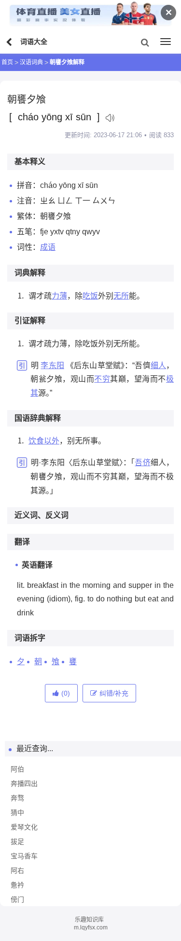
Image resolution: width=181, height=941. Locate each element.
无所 (121, 296)
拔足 (17, 841)
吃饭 (90, 296)
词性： (28, 247)
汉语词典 (31, 62)
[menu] (165, 41)
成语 (48, 247)
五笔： (28, 232)
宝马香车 (24, 856)
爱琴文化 (24, 827)
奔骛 (17, 798)
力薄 (59, 296)
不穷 (102, 379)
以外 (51, 441)
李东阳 (52, 365)
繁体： (28, 216)
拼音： (28, 185)
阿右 (17, 870)
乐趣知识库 (89, 919)
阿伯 (17, 769)
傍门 (17, 899)
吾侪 (142, 462)
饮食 (36, 441)
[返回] (10, 42)
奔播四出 (24, 783)
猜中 (17, 812)
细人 (158, 365)
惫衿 (17, 885)
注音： (28, 201)
